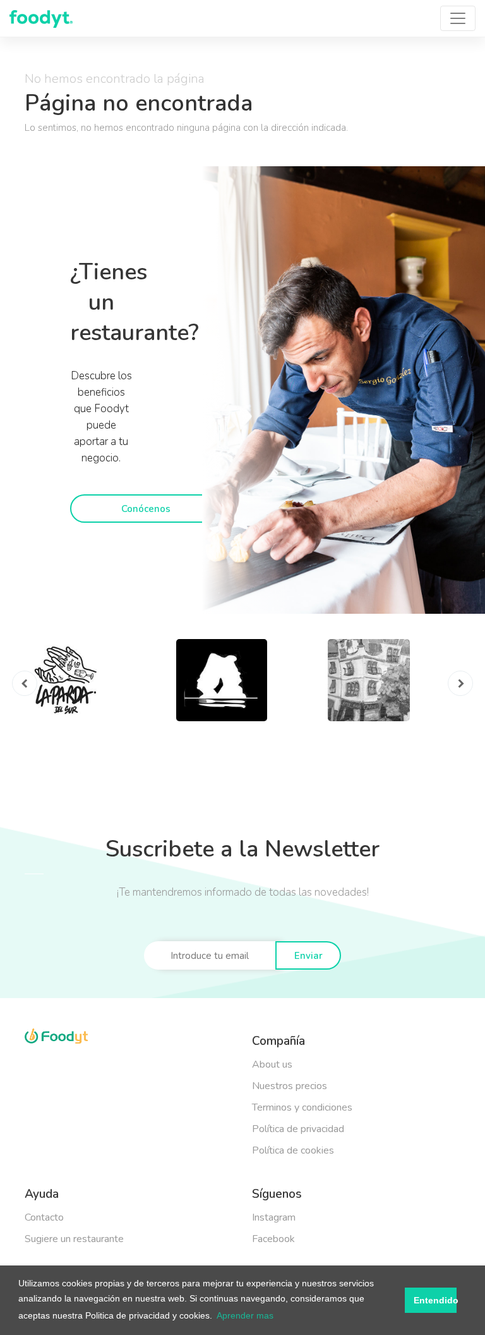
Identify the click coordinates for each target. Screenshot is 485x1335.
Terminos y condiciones (302, 1107)
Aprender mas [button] (245, 1315)
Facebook (273, 1239)
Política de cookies (293, 1150)
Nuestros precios (289, 1086)
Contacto (44, 1217)
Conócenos (146, 509)
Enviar (308, 955)
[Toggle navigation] (458, 18)
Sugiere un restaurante (74, 1239)
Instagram (274, 1217)
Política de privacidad (298, 1129)
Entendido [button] (435, 1300)
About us (272, 1064)
